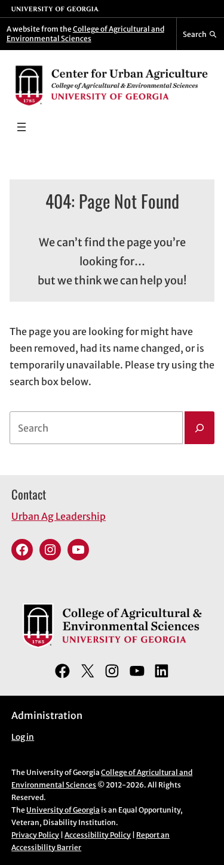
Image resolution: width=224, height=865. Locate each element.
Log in (22, 737)
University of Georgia (63, 809)
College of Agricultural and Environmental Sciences (85, 33)
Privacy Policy (35, 834)
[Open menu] (21, 127)
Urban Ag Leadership (58, 516)
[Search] (199, 428)
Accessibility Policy (98, 834)
